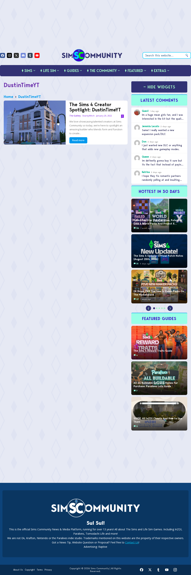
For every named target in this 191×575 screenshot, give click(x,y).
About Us (18, 569)
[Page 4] (162, 308)
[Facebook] (2, 55)
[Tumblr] (30, 55)
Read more (78, 140)
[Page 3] (159, 308)
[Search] (187, 55)
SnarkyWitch (88, 116)
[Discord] (23, 55)
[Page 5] (164, 308)
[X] (16, 55)
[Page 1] (154, 308)
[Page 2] (156, 308)
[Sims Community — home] (92, 55)
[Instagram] (9, 55)
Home (8, 96)
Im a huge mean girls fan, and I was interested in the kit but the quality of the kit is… (163, 118)
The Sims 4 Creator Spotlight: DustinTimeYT (95, 107)
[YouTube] (37, 55)
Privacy (48, 569)
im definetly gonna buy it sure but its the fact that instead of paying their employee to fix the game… (162, 164)
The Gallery (75, 116)
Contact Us (132, 542)
